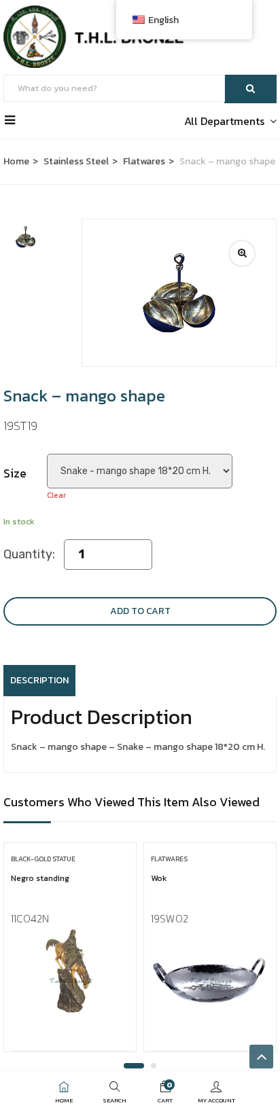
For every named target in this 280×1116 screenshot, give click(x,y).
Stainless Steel (76, 161)
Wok (159, 878)
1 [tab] (134, 1065)
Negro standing (40, 878)
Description (39, 680)
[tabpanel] (70, 952)
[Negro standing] (70, 971)
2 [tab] (153, 1065)
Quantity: (29, 554)
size (15, 473)
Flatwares (144, 161)
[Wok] (210, 971)
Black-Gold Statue (43, 859)
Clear (56, 495)
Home (16, 161)
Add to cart (140, 611)
